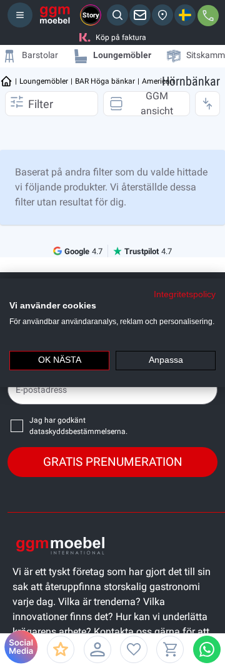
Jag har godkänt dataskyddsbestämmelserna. (78, 426)
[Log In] (97, 649)
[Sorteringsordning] (207, 103)
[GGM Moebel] (55, 15)
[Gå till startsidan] (6, 81)
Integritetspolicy (185, 293)
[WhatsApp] (207, 649)
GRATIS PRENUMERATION (112, 462)
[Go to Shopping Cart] (170, 649)
